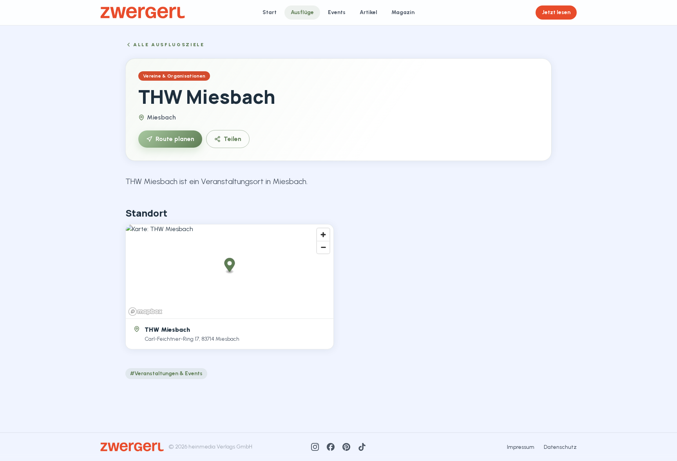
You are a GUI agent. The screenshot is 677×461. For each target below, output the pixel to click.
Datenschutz (560, 447)
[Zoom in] (323, 234)
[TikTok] (362, 447)
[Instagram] (315, 447)
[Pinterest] (346, 447)
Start (269, 12)
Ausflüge (302, 12)
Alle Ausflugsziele (169, 44)
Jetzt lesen (556, 12)
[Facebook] (331, 447)
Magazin (403, 12)
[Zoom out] (323, 247)
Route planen (175, 139)
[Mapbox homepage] (145, 311)
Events (337, 12)
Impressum (520, 447)
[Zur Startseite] (142, 12)
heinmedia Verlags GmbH (220, 446)
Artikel (368, 12)
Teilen (232, 139)
